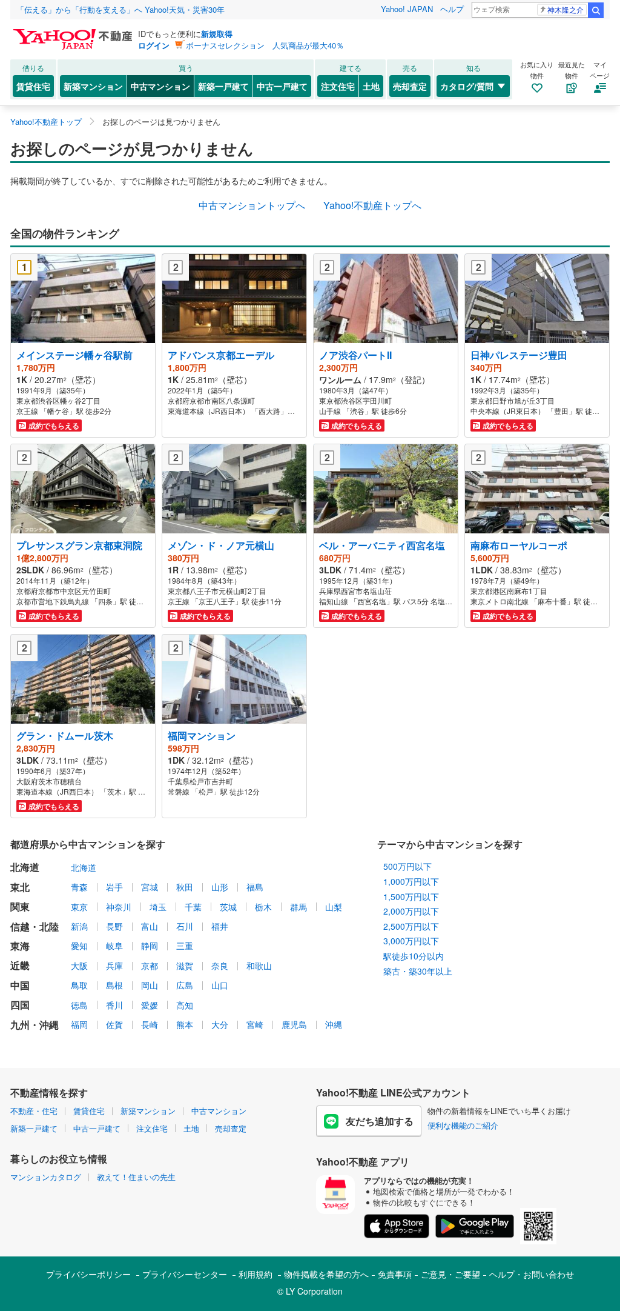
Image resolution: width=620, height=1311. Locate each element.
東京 (79, 907)
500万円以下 (407, 866)
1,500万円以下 (411, 896)
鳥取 (79, 985)
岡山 (149, 985)
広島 (184, 985)
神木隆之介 (565, 9)
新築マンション (93, 86)
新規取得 (216, 33)
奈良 (219, 965)
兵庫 (114, 965)
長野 (114, 926)
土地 (371, 86)
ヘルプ (452, 9)
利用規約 (255, 1274)
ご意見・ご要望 (450, 1274)
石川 (184, 926)
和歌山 (259, 965)
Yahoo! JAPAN (407, 9)
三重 (184, 945)
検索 (596, 10)
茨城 (228, 907)
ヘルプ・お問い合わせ (531, 1274)
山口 (219, 985)
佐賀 (114, 1024)
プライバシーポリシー (88, 1274)
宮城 (149, 887)
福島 (254, 887)
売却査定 (410, 86)
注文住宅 (338, 86)
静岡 (149, 945)
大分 (219, 1024)
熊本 (184, 1024)
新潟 (79, 926)
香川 (114, 1005)
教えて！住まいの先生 (136, 1177)
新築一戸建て (223, 86)
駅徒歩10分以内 (413, 956)
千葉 (193, 907)
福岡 (79, 1024)
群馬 (298, 907)
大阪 (79, 965)
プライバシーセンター (184, 1274)
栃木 (263, 907)
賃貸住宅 (33, 86)
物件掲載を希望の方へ (326, 1274)
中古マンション (160, 86)
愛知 (79, 945)
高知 (184, 1005)
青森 (79, 887)
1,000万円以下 (411, 881)
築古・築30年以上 (417, 971)
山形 (219, 887)
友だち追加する (380, 1121)
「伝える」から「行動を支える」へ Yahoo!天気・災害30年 (120, 9)
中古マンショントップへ (252, 205)
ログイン (154, 45)
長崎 (149, 1024)
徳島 (79, 1005)
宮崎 (254, 1024)
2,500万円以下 (411, 926)
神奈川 (118, 907)
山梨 (333, 907)
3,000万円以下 (411, 941)
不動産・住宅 (34, 1110)
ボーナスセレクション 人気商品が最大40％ (265, 45)
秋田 (184, 887)
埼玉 (158, 907)
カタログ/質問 (466, 86)
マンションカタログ (45, 1177)
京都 (149, 965)
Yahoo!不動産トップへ (372, 205)
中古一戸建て (282, 86)
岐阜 (114, 945)
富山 (149, 926)
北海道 (83, 867)
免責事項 (395, 1274)
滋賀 (184, 965)
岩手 (114, 887)
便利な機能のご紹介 (462, 1125)
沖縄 (333, 1024)
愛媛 (149, 1005)
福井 (219, 926)
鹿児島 (294, 1024)
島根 (114, 985)
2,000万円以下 (411, 911)
